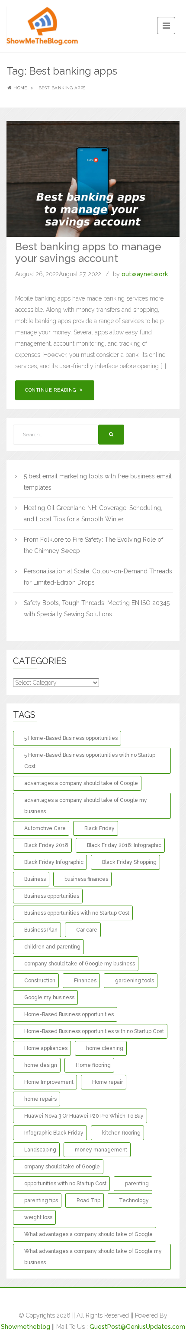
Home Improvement (49, 1082)
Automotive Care (45, 828)
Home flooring (93, 1065)
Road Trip (88, 1200)
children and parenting (52, 947)
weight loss (38, 1217)
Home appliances (45, 1048)
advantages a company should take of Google (81, 783)
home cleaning (104, 1048)
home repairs (40, 1099)
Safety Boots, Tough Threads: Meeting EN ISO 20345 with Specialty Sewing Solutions (97, 608)
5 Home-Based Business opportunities (71, 738)
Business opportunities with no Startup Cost (76, 913)
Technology (134, 1200)
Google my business (49, 997)
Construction (39, 981)
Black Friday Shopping (129, 862)
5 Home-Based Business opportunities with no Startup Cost (89, 760)
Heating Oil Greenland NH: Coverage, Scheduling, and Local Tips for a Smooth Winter (93, 513)
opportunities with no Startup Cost (65, 1184)
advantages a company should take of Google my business (85, 805)
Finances (85, 981)
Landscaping (40, 1150)
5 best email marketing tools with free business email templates (98, 482)
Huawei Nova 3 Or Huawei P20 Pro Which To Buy (84, 1116)
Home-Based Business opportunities (69, 1014)
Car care (86, 930)
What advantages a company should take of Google (88, 1234)
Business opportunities (51, 896)
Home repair (107, 1082)
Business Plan (41, 930)
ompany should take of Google (62, 1167)
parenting (137, 1184)
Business (35, 879)
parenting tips (41, 1200)
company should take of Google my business (79, 964)
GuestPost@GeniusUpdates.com (137, 1326)
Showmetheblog (25, 1326)
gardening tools (134, 981)
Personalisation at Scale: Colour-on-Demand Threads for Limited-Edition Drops (98, 577)
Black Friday (99, 828)
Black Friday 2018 (46, 845)
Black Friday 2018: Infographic (124, 845)
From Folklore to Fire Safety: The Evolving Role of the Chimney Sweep (93, 545)
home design (40, 1065)
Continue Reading (51, 390)
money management (101, 1150)
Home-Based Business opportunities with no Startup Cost (94, 1031)
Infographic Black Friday (53, 1133)
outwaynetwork (145, 274)
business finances (86, 879)
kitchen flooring (121, 1133)
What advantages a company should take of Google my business (93, 1257)
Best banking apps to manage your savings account (88, 252)
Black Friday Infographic (53, 862)
